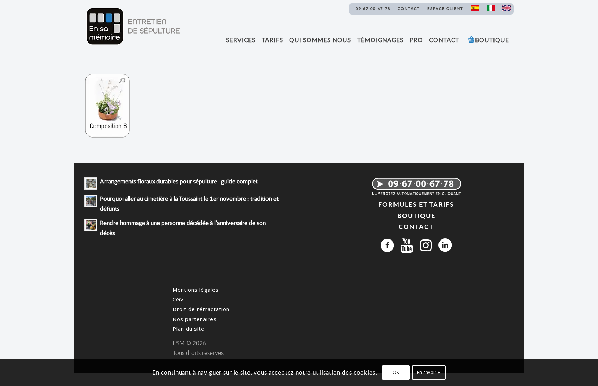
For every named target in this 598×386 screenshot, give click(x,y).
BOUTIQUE (416, 215)
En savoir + (429, 372)
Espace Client (445, 8)
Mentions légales (196, 289)
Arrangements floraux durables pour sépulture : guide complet (179, 181)
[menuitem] (373, 8)
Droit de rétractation (201, 308)
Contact (409, 8)
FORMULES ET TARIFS (416, 204)
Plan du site (189, 328)
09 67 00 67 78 (373, 8)
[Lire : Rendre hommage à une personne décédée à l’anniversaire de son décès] (90, 225)
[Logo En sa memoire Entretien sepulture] (132, 26)
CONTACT (416, 226)
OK (396, 372)
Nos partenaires (195, 319)
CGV (178, 299)
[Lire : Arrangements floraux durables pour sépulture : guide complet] (90, 183)
